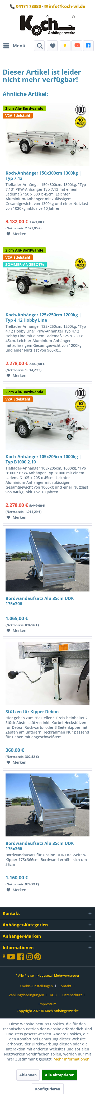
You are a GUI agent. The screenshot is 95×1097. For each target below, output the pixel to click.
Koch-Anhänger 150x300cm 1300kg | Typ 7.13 (43, 175)
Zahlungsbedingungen (26, 995)
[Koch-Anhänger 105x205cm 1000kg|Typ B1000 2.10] (47, 410)
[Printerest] (37, 958)
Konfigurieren (47, 1088)
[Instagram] (30, 958)
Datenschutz (72, 995)
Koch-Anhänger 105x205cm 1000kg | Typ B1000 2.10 (43, 459)
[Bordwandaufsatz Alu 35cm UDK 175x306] (47, 552)
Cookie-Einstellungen (36, 986)
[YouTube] (77, 45)
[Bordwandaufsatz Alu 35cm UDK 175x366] (47, 797)
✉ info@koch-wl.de (64, 6)
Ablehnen (28, 1074)
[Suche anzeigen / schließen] (39, 45)
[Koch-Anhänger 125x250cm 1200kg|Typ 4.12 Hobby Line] (47, 268)
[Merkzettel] (52, 45)
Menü (19, 46)
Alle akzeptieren (59, 1074)
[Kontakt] (65, 45)
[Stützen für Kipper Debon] (47, 665)
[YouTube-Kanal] (12, 957)
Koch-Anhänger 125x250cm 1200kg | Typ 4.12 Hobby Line (43, 317)
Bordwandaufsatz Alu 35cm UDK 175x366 (40, 846)
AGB (53, 995)
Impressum (47, 1004)
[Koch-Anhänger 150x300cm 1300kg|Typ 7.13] (47, 127)
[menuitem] (14, 45)
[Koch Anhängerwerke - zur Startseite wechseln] (47, 26)
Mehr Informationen (71, 1059)
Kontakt (65, 986)
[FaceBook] (88, 45)
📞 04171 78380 (25, 6)
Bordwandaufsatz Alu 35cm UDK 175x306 (40, 601)
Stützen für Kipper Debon (32, 711)
